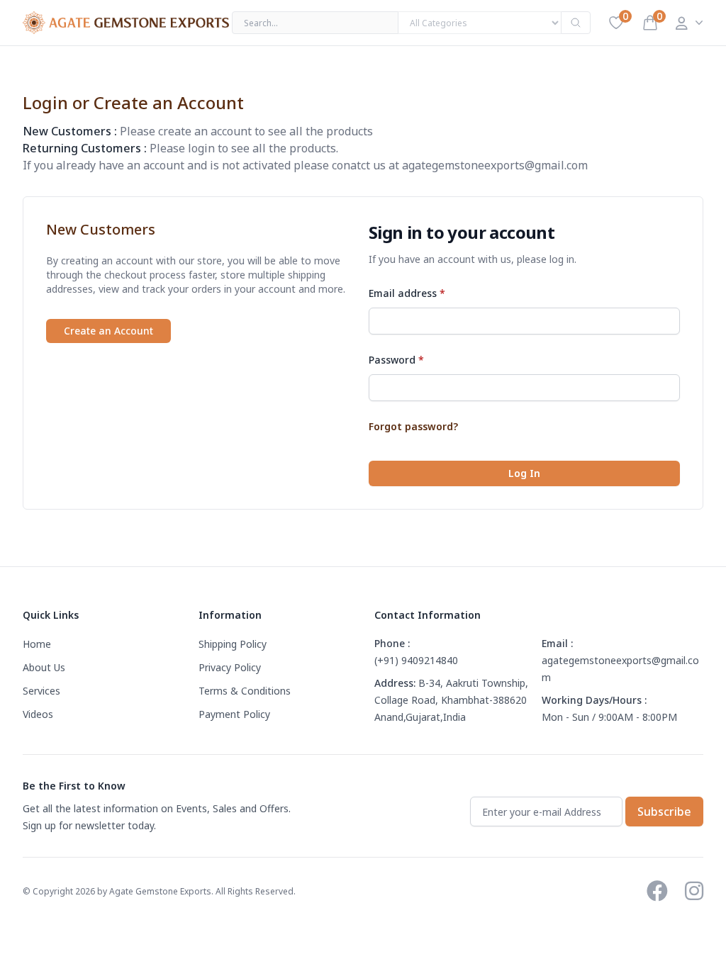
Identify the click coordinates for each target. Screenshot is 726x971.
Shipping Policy (233, 644)
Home (37, 644)
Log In (524, 473)
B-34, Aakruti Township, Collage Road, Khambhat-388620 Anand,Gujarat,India (451, 700)
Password (396, 359)
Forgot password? (413, 426)
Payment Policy (234, 714)
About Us (44, 667)
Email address (407, 293)
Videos (38, 714)
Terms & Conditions (245, 690)
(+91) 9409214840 (416, 660)
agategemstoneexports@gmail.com (495, 165)
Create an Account (108, 330)
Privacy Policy (230, 667)
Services (41, 690)
